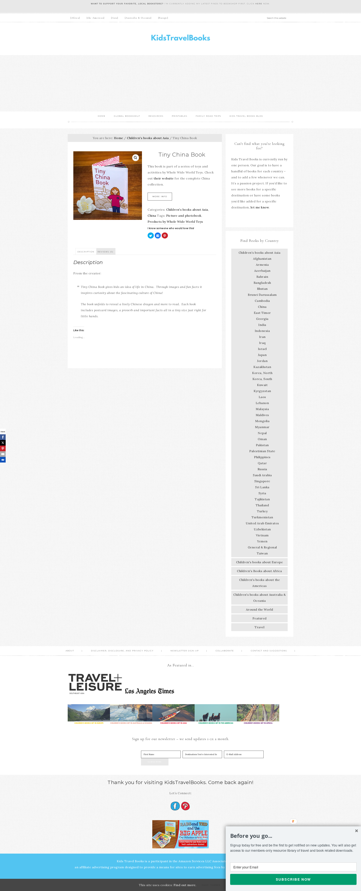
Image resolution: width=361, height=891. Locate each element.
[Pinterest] (3, 448)
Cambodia (262, 301)
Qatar (262, 463)
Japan (262, 355)
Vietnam (262, 535)
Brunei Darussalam (262, 295)
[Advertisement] (180, 83)
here (258, 3)
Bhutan (262, 289)
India (262, 325)
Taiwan (262, 553)
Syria (262, 493)
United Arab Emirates (262, 523)
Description (85, 252)
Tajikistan (262, 499)
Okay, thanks (211, 885)
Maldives (262, 415)
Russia (262, 469)
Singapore (262, 481)
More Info (159, 196)
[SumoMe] (3, 460)
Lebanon (262, 403)
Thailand (262, 505)
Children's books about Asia (148, 138)
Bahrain (262, 277)
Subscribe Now (293, 879)
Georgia (262, 319)
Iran (262, 337)
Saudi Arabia (262, 475)
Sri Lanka (262, 487)
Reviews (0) (105, 252)
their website (164, 178)
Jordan (262, 361)
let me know (260, 207)
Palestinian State (262, 451)
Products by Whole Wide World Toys (175, 221)
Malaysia (262, 409)
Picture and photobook (183, 215)
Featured (260, 618)
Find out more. (185, 885)
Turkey (262, 511)
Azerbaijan (262, 271)
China (152, 215)
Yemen (262, 541)
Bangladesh (262, 283)
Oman (262, 439)
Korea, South (262, 379)
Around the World (259, 609)
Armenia (262, 264)
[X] (3, 443)
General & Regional (262, 547)
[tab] (85, 251)
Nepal (262, 433)
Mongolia (262, 421)
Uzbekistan (262, 529)
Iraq (262, 343)
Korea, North (262, 373)
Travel (259, 627)
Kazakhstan (262, 367)
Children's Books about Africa (259, 571)
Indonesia (262, 331)
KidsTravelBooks (180, 38)
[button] (293, 836)
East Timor (262, 313)
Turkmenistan (262, 517)
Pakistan (262, 445)
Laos (262, 397)
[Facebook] (3, 437)
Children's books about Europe (259, 562)
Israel (262, 349)
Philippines (262, 457)
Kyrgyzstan (262, 391)
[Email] (3, 454)
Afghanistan (262, 258)
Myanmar (262, 427)
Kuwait (262, 385)
